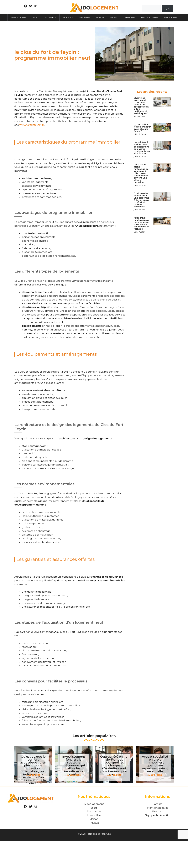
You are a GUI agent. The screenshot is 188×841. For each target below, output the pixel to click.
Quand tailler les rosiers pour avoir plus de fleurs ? (142, 128)
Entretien (68, 17)
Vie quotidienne (149, 17)
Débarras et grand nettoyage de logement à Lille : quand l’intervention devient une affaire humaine (141, 173)
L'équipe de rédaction (157, 815)
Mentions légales (157, 807)
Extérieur (130, 17)
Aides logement (18, 17)
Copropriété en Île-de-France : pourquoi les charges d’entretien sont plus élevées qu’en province (114, 765)
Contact (157, 803)
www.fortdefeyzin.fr (31, 124)
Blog (35, 17)
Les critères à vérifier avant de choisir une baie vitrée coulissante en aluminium (142, 148)
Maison (100, 17)
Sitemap (157, 811)
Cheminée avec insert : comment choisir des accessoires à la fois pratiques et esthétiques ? (141, 105)
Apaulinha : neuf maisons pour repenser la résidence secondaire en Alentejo (141, 223)
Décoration (50, 17)
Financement (171, 17)
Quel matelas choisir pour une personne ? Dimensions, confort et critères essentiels (142, 200)
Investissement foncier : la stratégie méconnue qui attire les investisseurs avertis (73, 765)
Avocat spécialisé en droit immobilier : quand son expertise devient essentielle (155, 764)
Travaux (114, 17)
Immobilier (84, 17)
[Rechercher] (167, 8)
